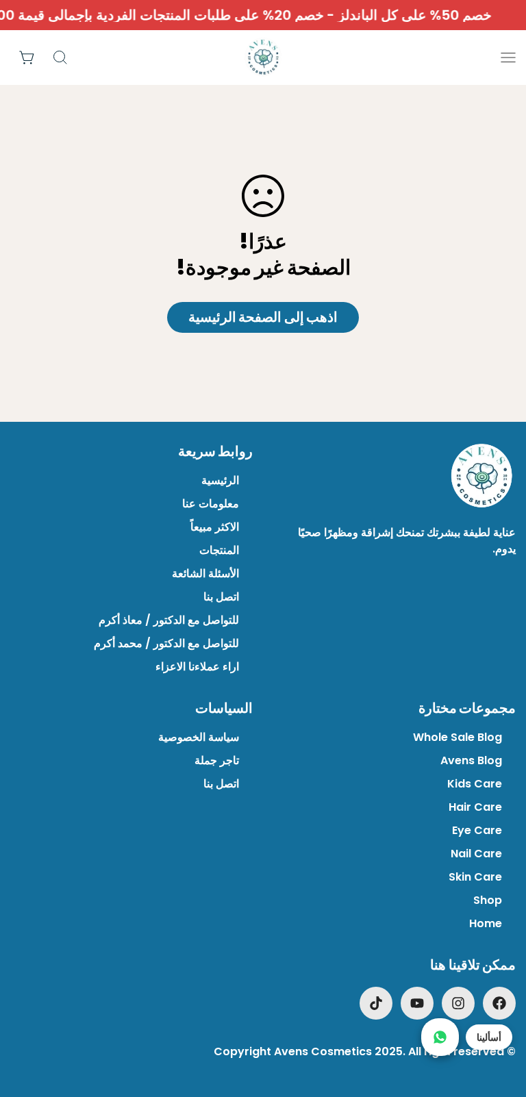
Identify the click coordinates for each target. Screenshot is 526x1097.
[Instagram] (458, 1003)
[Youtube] (417, 1003)
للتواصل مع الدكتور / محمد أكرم (166, 643)
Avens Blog (471, 760)
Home (485, 923)
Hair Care (475, 807)
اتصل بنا (221, 597)
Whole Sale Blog (457, 737)
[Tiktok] (376, 1003)
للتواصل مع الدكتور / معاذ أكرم (169, 620)
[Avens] (263, 57)
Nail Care (476, 853)
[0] (27, 57)
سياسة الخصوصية (198, 737)
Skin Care (475, 877)
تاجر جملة (217, 760)
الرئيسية (220, 480)
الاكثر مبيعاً (214, 527)
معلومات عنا (210, 504)
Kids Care (474, 784)
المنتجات (219, 550)
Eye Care (477, 830)
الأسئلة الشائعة (205, 573)
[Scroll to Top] (28, 1022)
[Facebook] (499, 1003)
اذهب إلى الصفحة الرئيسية (263, 317)
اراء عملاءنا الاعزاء (197, 666)
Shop (487, 900)
